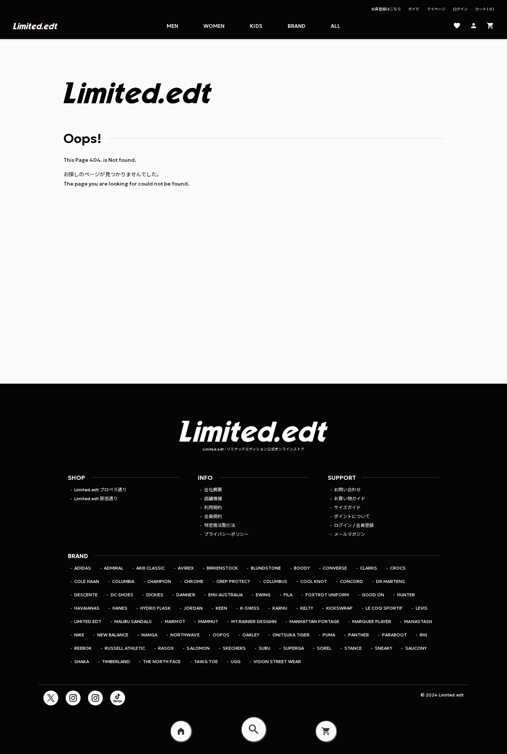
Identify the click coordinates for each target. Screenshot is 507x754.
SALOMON (198, 648)
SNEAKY (383, 648)
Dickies (154, 594)
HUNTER (406, 594)
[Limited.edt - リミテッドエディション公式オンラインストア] (35, 26)
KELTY (306, 608)
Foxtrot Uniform (327, 594)
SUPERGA (293, 648)
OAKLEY (250, 634)
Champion (159, 581)
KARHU (279, 608)
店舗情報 (213, 498)
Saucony (416, 648)
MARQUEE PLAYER (371, 621)
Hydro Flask (155, 608)
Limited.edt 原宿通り (96, 498)
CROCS (398, 568)
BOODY (302, 568)
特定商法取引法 (219, 525)
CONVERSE (335, 568)
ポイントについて (352, 516)
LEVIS (422, 608)
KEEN (221, 608)
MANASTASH (418, 621)
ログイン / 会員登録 (354, 525)
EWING (263, 594)
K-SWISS (249, 608)
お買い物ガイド (349, 498)
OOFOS (221, 634)
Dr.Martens (390, 581)
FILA (288, 594)
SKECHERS (234, 648)
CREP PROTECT (233, 581)
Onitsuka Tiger (291, 634)
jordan (193, 608)
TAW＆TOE (206, 661)
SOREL (324, 648)
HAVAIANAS (86, 608)
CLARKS (368, 568)
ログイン (460, 9)
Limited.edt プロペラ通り (100, 489)
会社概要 (213, 489)
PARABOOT (394, 634)
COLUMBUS (275, 581)
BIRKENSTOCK (222, 568)
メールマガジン (349, 534)
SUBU (264, 648)
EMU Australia (225, 594)
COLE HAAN (86, 581)
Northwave (184, 634)
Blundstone (266, 568)
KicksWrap (339, 608)
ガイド (413, 9)
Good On (373, 594)
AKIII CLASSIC (150, 568)
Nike (79, 634)
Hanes (119, 608)
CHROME (193, 581)
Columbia (123, 581)
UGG (236, 661)
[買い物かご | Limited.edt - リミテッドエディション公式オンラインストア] (490, 26)
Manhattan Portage (314, 621)
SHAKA (81, 661)
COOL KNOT (313, 581)
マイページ (436, 9)
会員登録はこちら (386, 9)
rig (423, 634)
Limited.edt (87, 621)
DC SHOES (122, 594)
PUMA (329, 634)
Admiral (113, 568)
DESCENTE (86, 594)
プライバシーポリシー (226, 534)
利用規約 (213, 507)
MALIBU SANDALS (133, 621)
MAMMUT (208, 621)
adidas (82, 568)
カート (483, 9)
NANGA (149, 634)
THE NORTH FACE (162, 661)
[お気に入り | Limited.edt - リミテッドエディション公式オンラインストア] (457, 26)
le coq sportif (384, 608)
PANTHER (358, 634)
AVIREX (185, 568)
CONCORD (351, 581)
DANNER (185, 594)
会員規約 (213, 516)
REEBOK (83, 648)
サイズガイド (347, 507)
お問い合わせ (347, 489)
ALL (335, 26)
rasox (166, 648)
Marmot (175, 621)
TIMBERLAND (116, 661)
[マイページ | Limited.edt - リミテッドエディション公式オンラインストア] (473, 26)
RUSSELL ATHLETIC (125, 648)
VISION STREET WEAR (277, 661)
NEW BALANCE (112, 634)
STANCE (353, 648)
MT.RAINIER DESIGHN (254, 621)
